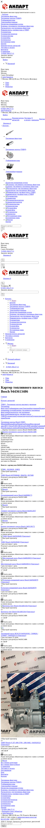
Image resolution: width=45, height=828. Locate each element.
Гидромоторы (11, 416)
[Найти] (2, 228)
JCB (14, 426)
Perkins (20, 428)
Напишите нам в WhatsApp (12, 811)
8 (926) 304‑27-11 (7, 53)
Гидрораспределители (24, 416)
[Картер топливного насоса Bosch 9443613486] (18, 432)
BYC (7, 426)
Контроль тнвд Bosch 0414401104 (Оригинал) (18, 612)
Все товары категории (9, 762)
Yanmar (41, 428)
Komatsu (8, 428)
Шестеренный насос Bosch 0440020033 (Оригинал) (20, 564)
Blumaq (11, 424)
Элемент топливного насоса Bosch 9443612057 (18, 511)
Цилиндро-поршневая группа (12, 788)
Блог (2, 772)
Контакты (4, 774)
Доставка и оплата (8, 768)
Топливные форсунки (5, 407)
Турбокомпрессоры (15, 408)
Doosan (27, 424)
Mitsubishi (4, 424)
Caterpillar (33, 426)
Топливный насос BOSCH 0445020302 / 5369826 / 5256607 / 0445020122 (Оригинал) (19, 634)
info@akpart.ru (8, 77)
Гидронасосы (6, 803)
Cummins (40, 426)
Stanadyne (21, 424)
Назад (14, 301)
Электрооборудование (30, 408)
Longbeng (14, 428)
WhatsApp (9, 86)
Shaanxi (26, 428)
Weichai (32, 428)
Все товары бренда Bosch (10, 764)
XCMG (18, 426)
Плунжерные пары (8, 805)
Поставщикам (6, 770)
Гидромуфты (5, 798)
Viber (7, 83)
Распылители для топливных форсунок (15, 792)
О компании (5, 766)
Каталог (13, 302)
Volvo (11, 426)
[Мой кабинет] (2, 258)
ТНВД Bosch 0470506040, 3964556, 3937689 (17, 475)
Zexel (23, 426)
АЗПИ (27, 426)
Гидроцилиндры (38, 416)
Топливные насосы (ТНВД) (11, 782)
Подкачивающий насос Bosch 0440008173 (16, 495)
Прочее (7, 418)
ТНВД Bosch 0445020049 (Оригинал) (15, 542)
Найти (4, 826)
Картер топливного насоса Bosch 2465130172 (18, 526)
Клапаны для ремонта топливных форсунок (17, 790)
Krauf (16, 424)
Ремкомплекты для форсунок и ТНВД (15, 794)
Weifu (37, 428)
